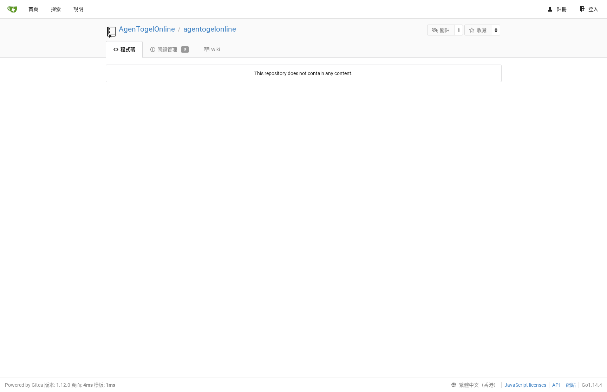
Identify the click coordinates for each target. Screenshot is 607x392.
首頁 (33, 9)
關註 (445, 30)
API (556, 385)
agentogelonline (209, 29)
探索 (56, 9)
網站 (571, 385)
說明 (78, 9)
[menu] (473, 385)
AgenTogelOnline (147, 29)
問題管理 (171, 49)
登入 (593, 9)
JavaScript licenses (525, 385)
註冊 (562, 9)
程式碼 (127, 49)
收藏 (482, 30)
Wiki (215, 49)
